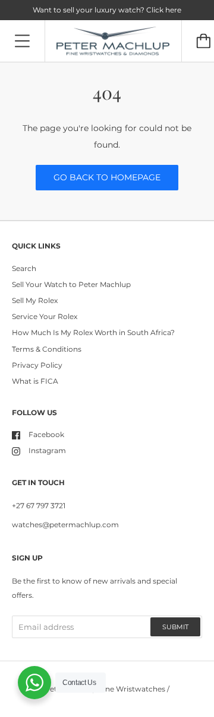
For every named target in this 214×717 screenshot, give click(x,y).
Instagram (47, 450)
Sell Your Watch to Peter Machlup (71, 284)
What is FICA (35, 381)
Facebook (46, 434)
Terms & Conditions (46, 349)
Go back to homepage (107, 177)
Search (24, 268)
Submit (175, 627)
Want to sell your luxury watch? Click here (107, 9)
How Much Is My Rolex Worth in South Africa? (93, 332)
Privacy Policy (37, 365)
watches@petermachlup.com (65, 524)
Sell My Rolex (35, 300)
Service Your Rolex (44, 316)
